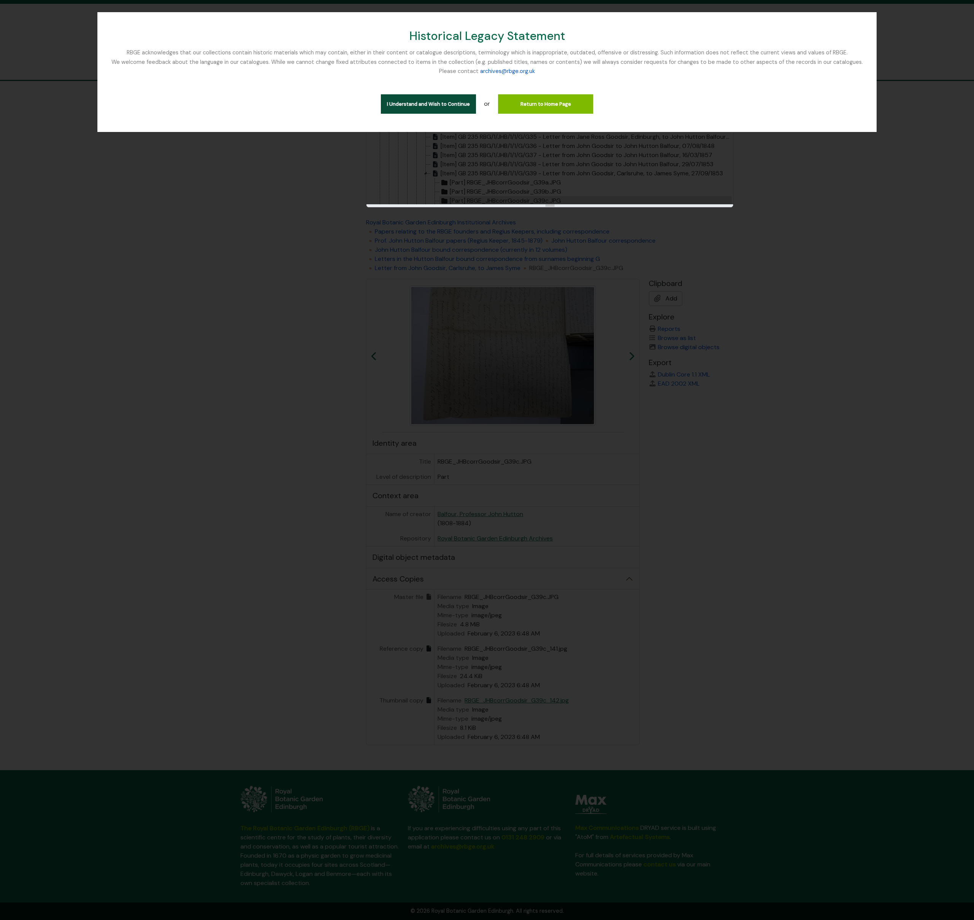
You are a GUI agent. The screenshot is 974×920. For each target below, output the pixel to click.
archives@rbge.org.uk (507, 71)
